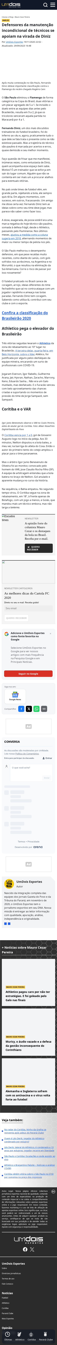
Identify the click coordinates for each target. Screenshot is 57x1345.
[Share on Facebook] (21, 709)
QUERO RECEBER (16, 618)
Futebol (5, 1297)
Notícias (7, 1293)
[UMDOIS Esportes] (28, 1240)
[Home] (11, 5)
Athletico (5, 1303)
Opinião (7, 1328)
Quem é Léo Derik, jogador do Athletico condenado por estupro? (24, 1140)
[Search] (45, 5)
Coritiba (5, 1308)
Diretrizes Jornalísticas (11, 1273)
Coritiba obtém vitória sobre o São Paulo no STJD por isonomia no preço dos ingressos (29, 1175)
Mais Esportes (8, 1318)
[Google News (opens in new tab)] (15, 696)
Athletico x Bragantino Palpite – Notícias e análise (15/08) (29, 1167)
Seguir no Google (28, 673)
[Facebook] (25, 1249)
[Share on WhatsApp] (36, 709)
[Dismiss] (50, 634)
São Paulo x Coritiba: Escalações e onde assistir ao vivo (29, 1158)
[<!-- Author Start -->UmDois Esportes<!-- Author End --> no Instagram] (5, 923)
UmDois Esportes (14, 41)
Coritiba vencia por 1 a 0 (18, 435)
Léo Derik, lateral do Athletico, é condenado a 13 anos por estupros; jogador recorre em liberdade (29, 1149)
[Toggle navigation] (52, 4)
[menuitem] (8, 1336)
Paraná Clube (7, 1313)
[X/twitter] (32, 1249)
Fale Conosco (7, 1284)
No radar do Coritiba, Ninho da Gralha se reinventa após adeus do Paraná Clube (25, 1131)
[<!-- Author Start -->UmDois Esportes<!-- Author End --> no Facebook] (9, 923)
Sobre (4, 1268)
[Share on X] (29, 709)
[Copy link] (44, 709)
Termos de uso (8, 1278)
